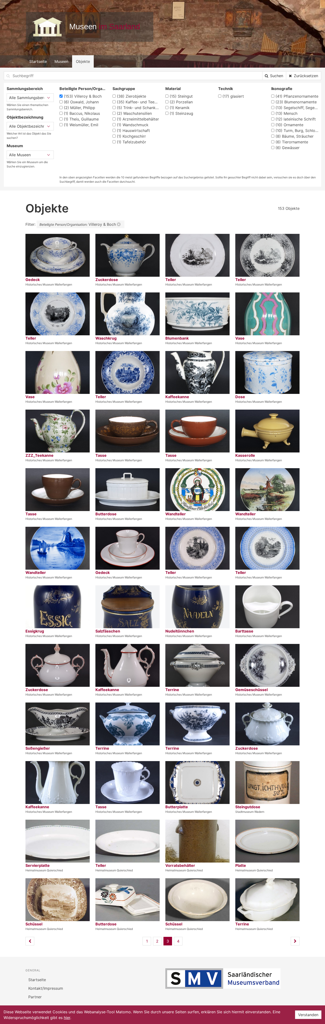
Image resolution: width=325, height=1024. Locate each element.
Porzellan (181, 102)
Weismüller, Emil (81, 124)
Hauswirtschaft (133, 130)
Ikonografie (281, 88)
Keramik (180, 107)
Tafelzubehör (131, 142)
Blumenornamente (296, 102)
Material (173, 88)
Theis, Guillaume (81, 119)
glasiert (233, 96)
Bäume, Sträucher (295, 136)
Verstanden (308, 1014)
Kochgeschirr (131, 136)
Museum (15, 145)
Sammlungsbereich (25, 88)
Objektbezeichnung (25, 117)
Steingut (181, 96)
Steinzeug (181, 113)
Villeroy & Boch (83, 96)
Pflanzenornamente (297, 96)
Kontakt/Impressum (45, 988)
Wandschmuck (132, 124)
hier (67, 1017)
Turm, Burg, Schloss (297, 130)
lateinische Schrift (296, 119)
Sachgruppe (124, 88)
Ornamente (289, 124)
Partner (35, 996)
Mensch (286, 113)
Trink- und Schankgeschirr (138, 107)
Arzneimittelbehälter (138, 119)
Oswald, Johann (81, 102)
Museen (61, 61)
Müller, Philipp (79, 107)
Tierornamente (292, 142)
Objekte (83, 61)
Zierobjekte (131, 96)
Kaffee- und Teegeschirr (138, 102)
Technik (225, 88)
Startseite (38, 61)
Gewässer (288, 147)
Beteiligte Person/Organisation (83, 88)
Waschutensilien (134, 113)
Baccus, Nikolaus (82, 113)
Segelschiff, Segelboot (297, 107)
